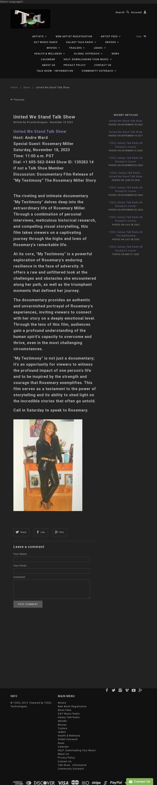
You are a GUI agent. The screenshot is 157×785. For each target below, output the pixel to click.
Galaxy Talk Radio (80, 42)
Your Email (20, 565)
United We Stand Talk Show (44, 117)
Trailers (76, 48)
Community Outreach (98, 71)
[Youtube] (134, 690)
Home (14, 87)
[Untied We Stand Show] (47, 465)
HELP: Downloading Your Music (87, 59)
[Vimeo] (127, 690)
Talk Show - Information (55, 71)
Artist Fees (109, 36)
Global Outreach (87, 53)
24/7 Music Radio (46, 42)
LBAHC (99, 48)
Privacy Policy (75, 65)
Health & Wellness (48, 53)
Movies (52, 48)
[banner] (30, 18)
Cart (139, 36)
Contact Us (102, 65)
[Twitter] (114, 690)
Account (136, 12)
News (115, 53)
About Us (48, 65)
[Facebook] (107, 690)
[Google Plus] (140, 690)
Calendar (48, 59)
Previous (19, 99)
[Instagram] (120, 690)
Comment (19, 577)
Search (119, 12)
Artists (38, 36)
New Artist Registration (74, 36)
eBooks (111, 42)
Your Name (20, 554)
